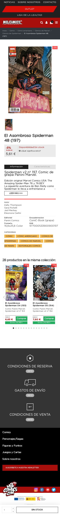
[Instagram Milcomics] (36, 489)
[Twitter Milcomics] (54, 489)
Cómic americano (27, 236)
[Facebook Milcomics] (42, 489)
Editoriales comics (29, 246)
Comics (6, 432)
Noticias (9, 2)
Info (30, 371)
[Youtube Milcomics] (48, 489)
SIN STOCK (37, 510)
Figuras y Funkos (12, 446)
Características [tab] (42, 167)
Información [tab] (16, 167)
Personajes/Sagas (12, 439)
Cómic (9, 236)
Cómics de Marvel (31, 241)
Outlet (29, 9)
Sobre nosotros (29, 2)
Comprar (21, 318)
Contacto (49, 2)
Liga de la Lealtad (29, 15)
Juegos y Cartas (11, 452)
